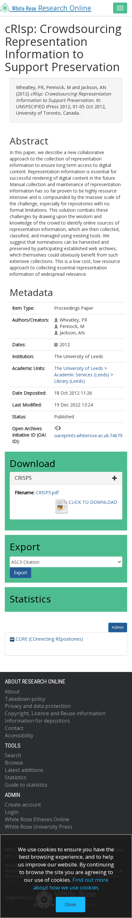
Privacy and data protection (37, 705)
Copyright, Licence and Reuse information (55, 713)
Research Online (51, 7)
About (12, 691)
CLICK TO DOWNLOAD (93, 502)
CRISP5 (23, 477)
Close (70, 904)
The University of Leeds (78, 368)
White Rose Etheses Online (37, 819)
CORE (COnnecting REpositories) (48, 639)
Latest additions (24, 770)
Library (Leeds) (69, 381)
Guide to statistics (26, 784)
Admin (118, 627)
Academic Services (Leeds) (81, 375)
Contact (14, 728)
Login (12, 812)
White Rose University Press (38, 826)
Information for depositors (37, 720)
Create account (23, 804)
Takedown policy (25, 698)
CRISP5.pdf (47, 492)
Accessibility (19, 735)
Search (13, 755)
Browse (14, 762)
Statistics (15, 777)
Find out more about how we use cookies (70, 883)
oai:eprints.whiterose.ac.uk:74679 (88, 435)
